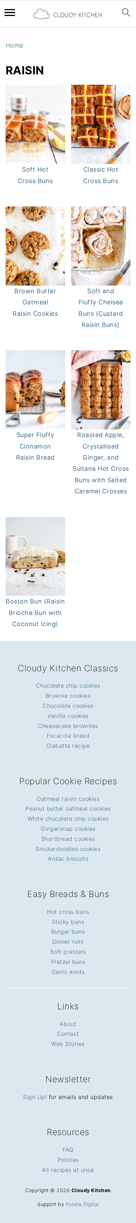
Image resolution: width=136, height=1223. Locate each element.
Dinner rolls (68, 941)
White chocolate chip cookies (68, 818)
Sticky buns (68, 921)
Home (14, 45)
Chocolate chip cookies (68, 685)
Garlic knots (68, 971)
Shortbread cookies (68, 838)
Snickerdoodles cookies (68, 848)
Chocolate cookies (68, 705)
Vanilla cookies (68, 715)
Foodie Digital (82, 1204)
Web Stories (68, 1043)
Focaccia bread (68, 735)
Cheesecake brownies (68, 725)
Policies (68, 1159)
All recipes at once (68, 1169)
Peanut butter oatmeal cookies (68, 808)
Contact (68, 1033)
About (68, 1023)
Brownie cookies (68, 695)
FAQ (68, 1149)
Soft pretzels (68, 951)
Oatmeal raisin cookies (68, 798)
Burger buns (68, 931)
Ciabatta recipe (68, 745)
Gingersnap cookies (68, 828)
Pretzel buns (68, 961)
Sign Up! (35, 1096)
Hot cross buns (68, 911)
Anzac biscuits (68, 858)
